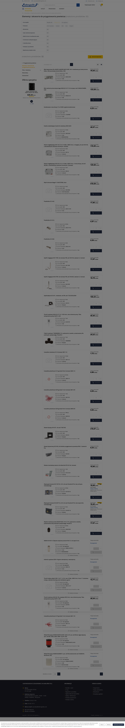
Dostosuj (109, 724)
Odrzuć (102, 724)
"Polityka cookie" (48, 726)
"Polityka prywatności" (77, 726)
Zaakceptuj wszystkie (118, 724)
